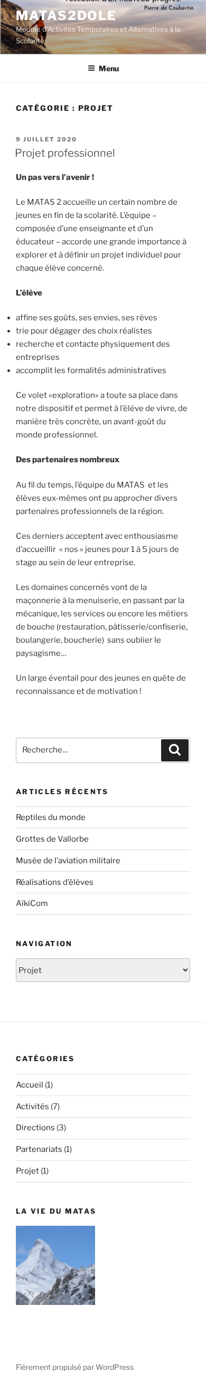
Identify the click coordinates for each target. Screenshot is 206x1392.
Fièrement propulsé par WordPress (75, 1366)
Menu (109, 68)
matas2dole (66, 15)
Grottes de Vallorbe (52, 839)
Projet (27, 1171)
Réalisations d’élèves (54, 882)
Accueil (29, 1085)
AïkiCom (32, 903)
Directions (35, 1127)
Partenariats (39, 1149)
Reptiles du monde (51, 817)
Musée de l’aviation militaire (68, 860)
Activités (32, 1106)
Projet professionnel (65, 153)
